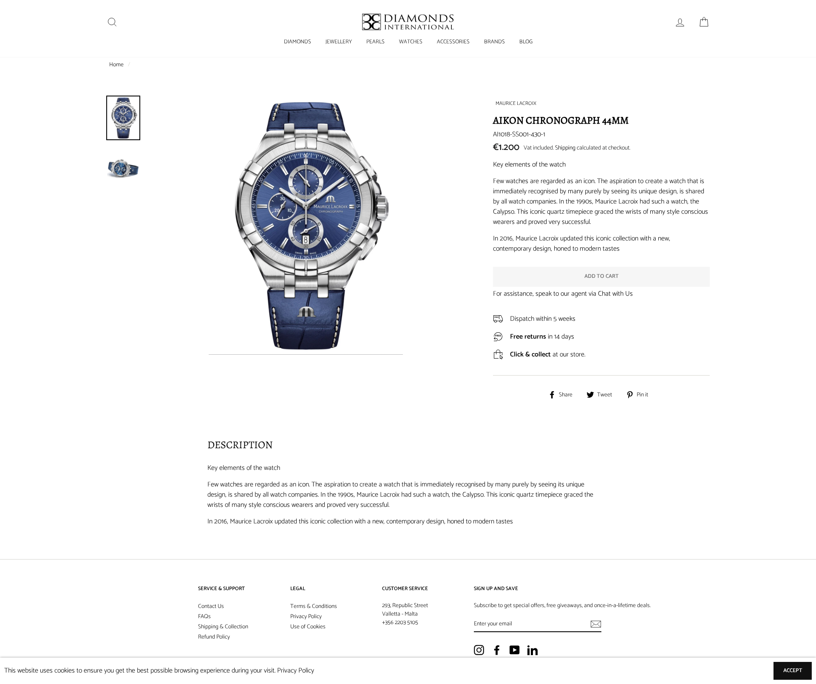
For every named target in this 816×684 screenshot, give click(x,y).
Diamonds (297, 41)
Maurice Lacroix (516, 103)
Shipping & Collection (223, 626)
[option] (306, 308)
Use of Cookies (308, 626)
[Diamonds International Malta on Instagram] (479, 650)
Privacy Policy (306, 616)
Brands (494, 41)
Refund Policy (214, 637)
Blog (526, 41)
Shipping (565, 148)
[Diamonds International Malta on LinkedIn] (532, 650)
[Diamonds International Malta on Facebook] (497, 650)
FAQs (204, 616)
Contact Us (211, 606)
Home (116, 64)
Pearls (375, 41)
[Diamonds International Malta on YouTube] (515, 650)
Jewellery (339, 41)
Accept (792, 670)
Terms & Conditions (313, 606)
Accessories (453, 41)
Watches (410, 41)
